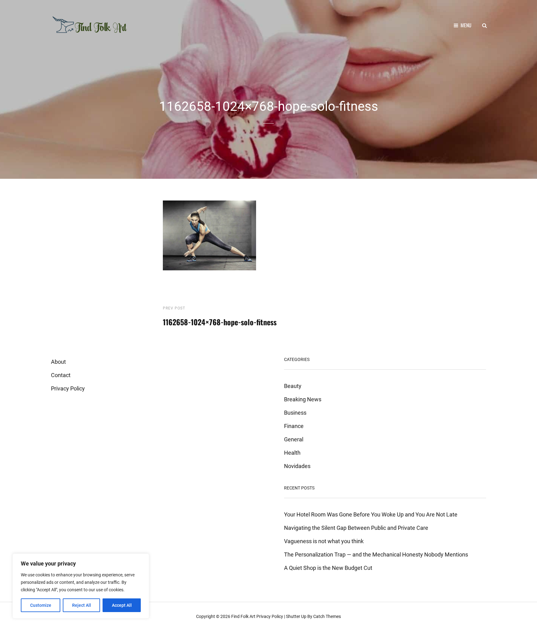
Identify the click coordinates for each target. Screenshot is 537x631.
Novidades (297, 466)
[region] (80, 586)
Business (295, 412)
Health (292, 452)
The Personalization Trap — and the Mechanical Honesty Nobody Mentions (376, 554)
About (58, 361)
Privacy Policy (68, 388)
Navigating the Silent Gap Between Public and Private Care (356, 528)
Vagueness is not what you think (324, 541)
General (293, 439)
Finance (294, 426)
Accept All (122, 605)
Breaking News (302, 399)
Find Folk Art (243, 616)
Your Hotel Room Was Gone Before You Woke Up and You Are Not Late (370, 514)
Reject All (81, 605)
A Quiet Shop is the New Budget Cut (328, 568)
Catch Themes (327, 616)
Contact (61, 375)
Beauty (292, 386)
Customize (40, 605)
